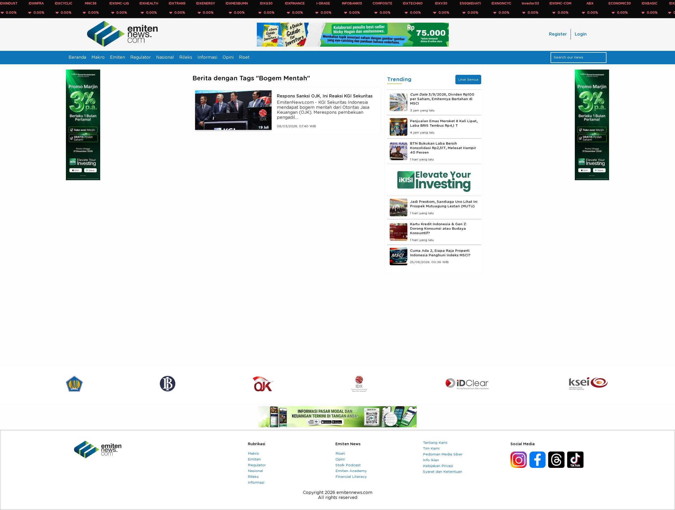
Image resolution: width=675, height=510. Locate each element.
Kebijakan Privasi (438, 466)
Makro (98, 57)
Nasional (165, 57)
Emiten (117, 57)
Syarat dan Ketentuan (442, 472)
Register (558, 34)
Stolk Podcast (348, 465)
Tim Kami (431, 448)
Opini (228, 57)
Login (581, 34)
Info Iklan (431, 460)
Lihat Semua (468, 79)
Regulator (140, 57)
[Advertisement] (286, 186)
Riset (244, 57)
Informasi (207, 57)
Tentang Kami (435, 443)
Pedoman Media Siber (442, 454)
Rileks (185, 57)
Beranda (77, 57)
